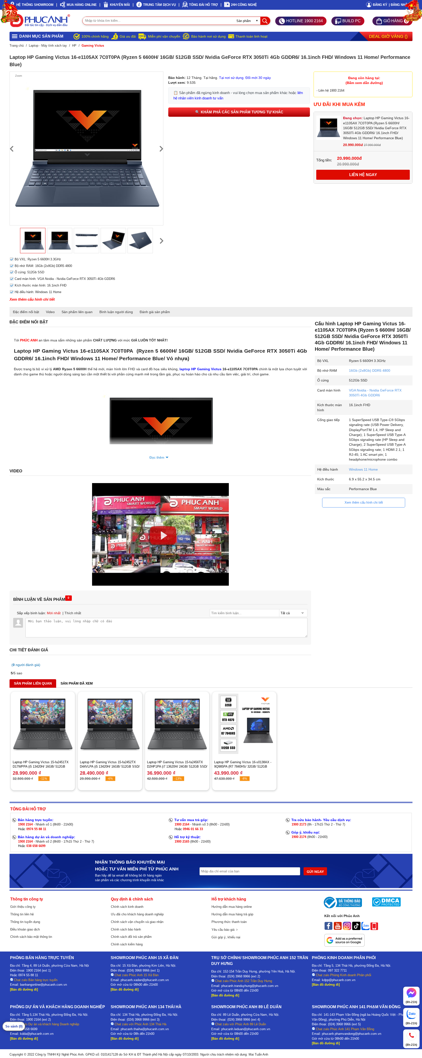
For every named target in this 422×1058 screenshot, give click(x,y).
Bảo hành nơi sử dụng (208, 36)
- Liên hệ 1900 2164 (330, 90)
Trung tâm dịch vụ (159, 5)
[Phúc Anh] (160, 584)
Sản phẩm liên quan (77, 312)
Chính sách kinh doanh (127, 907)
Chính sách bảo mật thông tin (31, 937)
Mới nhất (54, 613)
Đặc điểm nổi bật (26, 312)
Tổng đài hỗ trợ (203, 5)
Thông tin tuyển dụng (25, 922)
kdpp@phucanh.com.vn (338, 980)
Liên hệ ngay (363, 175)
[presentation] (11, 148)
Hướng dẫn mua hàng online (231, 907)
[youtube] (338, 929)
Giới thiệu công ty (23, 907)
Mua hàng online (82, 5)
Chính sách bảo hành (126, 929)
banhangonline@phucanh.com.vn (43, 984)
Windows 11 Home (363, 469)
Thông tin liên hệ (22, 914)
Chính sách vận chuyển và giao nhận (137, 922)
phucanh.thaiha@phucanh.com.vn (145, 1029)
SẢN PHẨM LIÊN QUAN (33, 683)
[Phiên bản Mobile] (374, 929)
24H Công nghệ (244, 5)
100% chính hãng (95, 36)
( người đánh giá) (25, 665)
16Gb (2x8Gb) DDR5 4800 (369, 370)
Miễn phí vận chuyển (164, 36)
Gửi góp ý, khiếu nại (225, 937)
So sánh (13, 1026)
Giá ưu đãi (128, 36)
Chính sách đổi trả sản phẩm (131, 937)
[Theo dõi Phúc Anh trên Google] (344, 945)
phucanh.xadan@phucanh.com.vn (145, 980)
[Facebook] (328, 929)
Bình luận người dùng (116, 312)
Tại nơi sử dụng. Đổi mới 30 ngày (245, 78)
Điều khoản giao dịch (25, 929)
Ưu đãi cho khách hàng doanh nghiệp (137, 914)
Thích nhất (72, 613)
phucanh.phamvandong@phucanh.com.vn (351, 1034)
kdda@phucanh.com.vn (36, 1034)
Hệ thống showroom (34, 5)
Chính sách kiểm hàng (127, 944)
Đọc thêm (156, 457)
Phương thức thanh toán (229, 922)
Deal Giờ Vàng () (388, 36)
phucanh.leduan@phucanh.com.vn (245, 1029)
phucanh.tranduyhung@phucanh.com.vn (249, 986)
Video (50, 312)
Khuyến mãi (120, 5)
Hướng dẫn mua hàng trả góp (232, 914)
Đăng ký (380, 5)
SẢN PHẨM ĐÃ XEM (77, 683)
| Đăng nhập (399, 5)
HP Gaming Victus (206, 369)
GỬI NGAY (315, 872)
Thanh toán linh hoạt (251, 36)
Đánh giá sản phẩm (155, 312)
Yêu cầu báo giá (223, 929)
